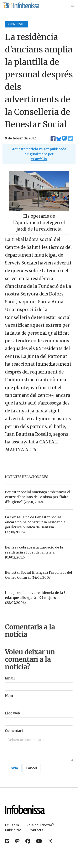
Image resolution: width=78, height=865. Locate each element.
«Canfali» (39, 159)
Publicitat (13, 830)
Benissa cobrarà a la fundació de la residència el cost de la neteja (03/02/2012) (34, 552)
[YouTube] (39, 841)
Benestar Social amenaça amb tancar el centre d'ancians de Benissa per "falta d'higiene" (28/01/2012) (37, 497)
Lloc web (12, 713)
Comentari (14, 730)
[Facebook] (27, 841)
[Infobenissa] (21, 5)
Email (10, 678)
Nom (9, 696)
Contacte (35, 830)
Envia (13, 768)
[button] (72, 5)
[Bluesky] (7, 841)
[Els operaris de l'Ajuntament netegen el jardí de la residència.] (39, 209)
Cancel (31, 768)
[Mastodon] (17, 841)
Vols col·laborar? (40, 825)
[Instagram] (50, 841)
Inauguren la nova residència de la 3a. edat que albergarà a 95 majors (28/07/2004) (36, 598)
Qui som (12, 825)
